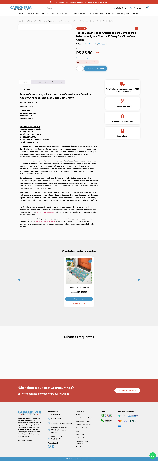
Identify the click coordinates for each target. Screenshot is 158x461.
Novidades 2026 (48, 14)
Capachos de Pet (34, 21)
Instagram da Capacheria (45, 221)
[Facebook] (53, 446)
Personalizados (33, 14)
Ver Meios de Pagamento (84, 58)
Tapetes (120, 14)
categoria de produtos (45, 212)
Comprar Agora (79, 304)
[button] (81, 28)
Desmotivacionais (96, 14)
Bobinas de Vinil (80, 14)
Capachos (110, 14)
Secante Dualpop (64, 14)
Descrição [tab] (25, 82)
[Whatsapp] (152, 455)
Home (21, 14)
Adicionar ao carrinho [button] (80, 299)
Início (19, 21)
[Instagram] (49, 446)
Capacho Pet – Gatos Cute (79, 288)
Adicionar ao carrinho (95, 68)
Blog (128, 14)
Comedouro (43, 21)
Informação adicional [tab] (40, 82)
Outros (136, 14)
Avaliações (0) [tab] (57, 82)
